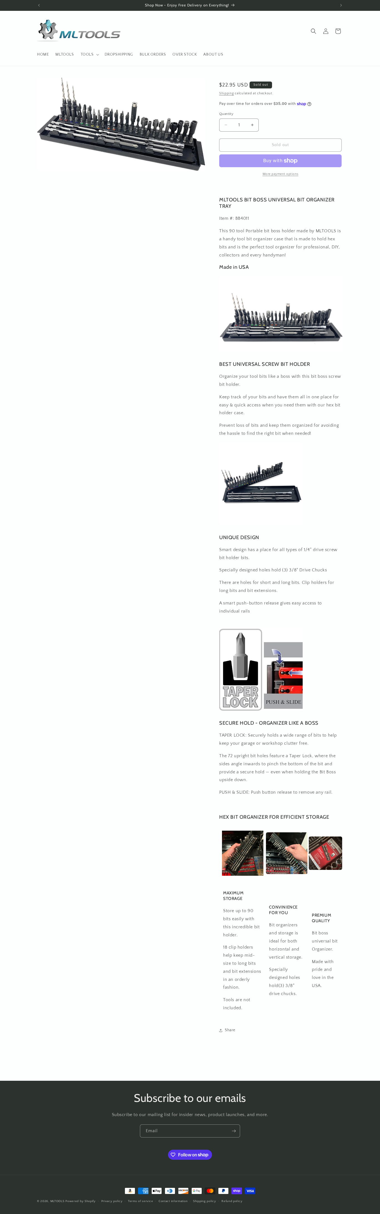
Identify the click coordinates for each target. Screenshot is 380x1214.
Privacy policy (112, 1201)
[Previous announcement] (39, 5)
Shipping (226, 93)
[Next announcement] (341, 5)
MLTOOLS (57, 1201)
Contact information (173, 1201)
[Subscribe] (234, 1130)
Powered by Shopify (80, 1201)
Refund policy (231, 1201)
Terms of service (140, 1201)
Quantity (226, 114)
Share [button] (230, 1030)
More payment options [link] (280, 174)
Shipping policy (204, 1201)
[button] (89, 54)
